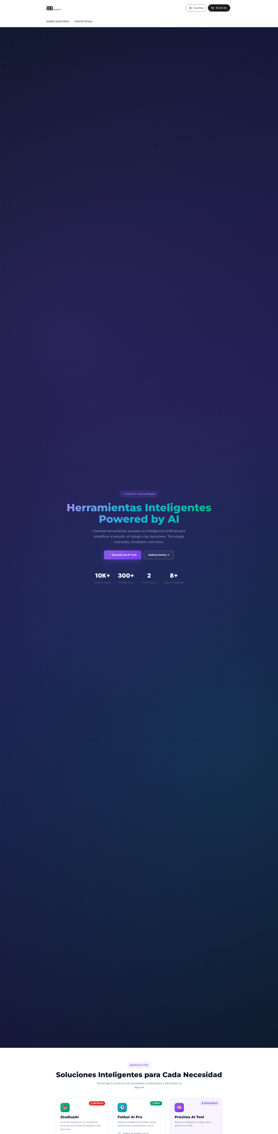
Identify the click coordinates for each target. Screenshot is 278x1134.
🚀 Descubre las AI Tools (123, 554)
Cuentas (198, 8)
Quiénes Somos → (159, 554)
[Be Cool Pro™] (53, 8)
